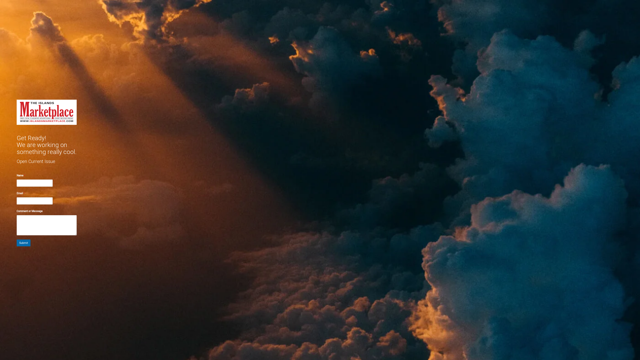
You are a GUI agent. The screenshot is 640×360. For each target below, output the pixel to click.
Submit (23, 242)
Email (21, 193)
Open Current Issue (36, 161)
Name (21, 175)
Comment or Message (30, 211)
